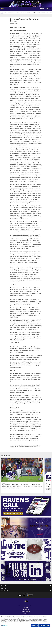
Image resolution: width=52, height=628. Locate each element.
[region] (26, 621)
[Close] (50, 617)
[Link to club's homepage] (2, 8)
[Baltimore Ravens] (26, 601)
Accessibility (26, 609)
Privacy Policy (26, 607)
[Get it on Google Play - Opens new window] (30, 596)
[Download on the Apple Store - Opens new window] (21, 596)
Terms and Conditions (26, 611)
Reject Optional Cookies (44, 625)
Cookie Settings (4, 625)
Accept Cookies (34, 625)
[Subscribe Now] (26, 506)
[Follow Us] (26, 571)
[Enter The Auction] (26, 549)
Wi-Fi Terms (26, 613)
